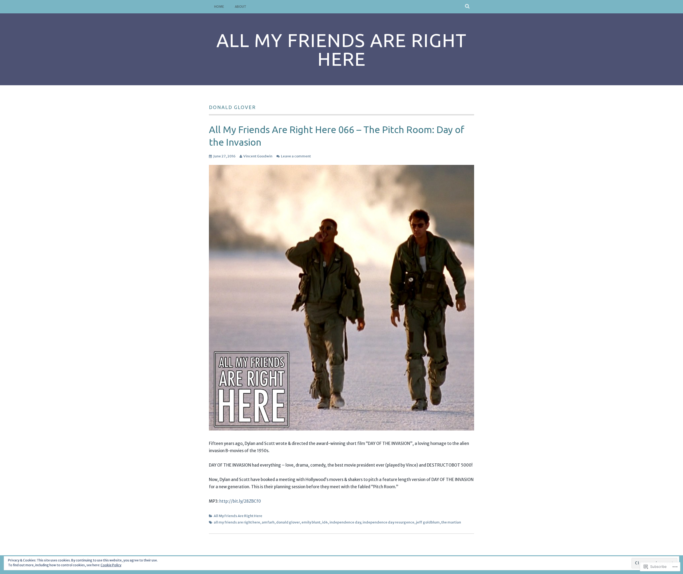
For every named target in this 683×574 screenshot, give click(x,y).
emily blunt (310, 522)
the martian (451, 522)
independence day (345, 522)
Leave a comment (296, 156)
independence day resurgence (388, 522)
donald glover (288, 522)
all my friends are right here (237, 522)
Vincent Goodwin (257, 156)
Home (219, 7)
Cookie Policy (111, 565)
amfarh (268, 522)
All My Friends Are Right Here (341, 49)
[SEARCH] (467, 6)
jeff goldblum (428, 522)
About (240, 7)
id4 (325, 522)
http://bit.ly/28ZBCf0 (240, 501)
